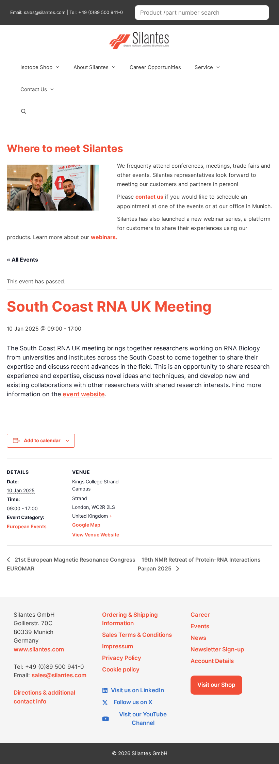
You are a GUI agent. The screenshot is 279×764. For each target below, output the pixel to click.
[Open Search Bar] (24, 111)
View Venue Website (95, 534)
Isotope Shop (36, 67)
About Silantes (91, 67)
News (198, 637)
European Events (27, 526)
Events (200, 626)
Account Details (212, 661)
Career (200, 614)
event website (84, 394)
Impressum (117, 646)
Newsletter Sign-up (217, 649)
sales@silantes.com (59, 675)
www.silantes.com (39, 649)
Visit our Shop (216, 684)
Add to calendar (42, 440)
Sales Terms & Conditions (137, 634)
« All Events (22, 259)
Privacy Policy (121, 657)
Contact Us (33, 89)
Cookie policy (121, 669)
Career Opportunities (155, 67)
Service (204, 67)
